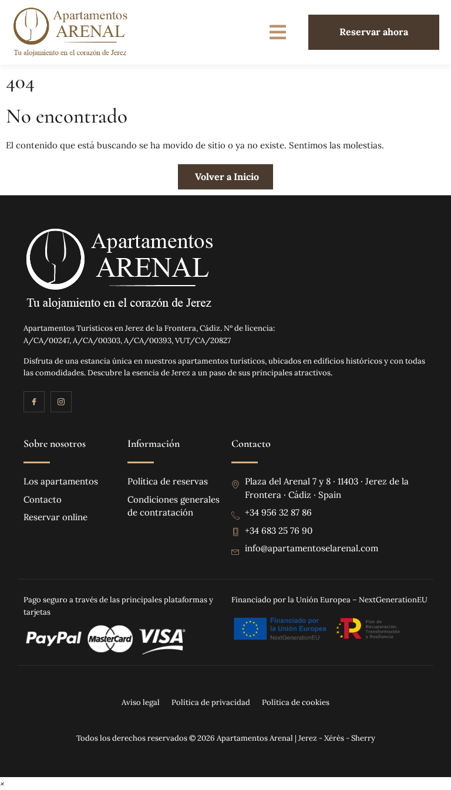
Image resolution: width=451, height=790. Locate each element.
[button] (278, 32)
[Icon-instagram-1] (61, 401)
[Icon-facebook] (34, 401)
